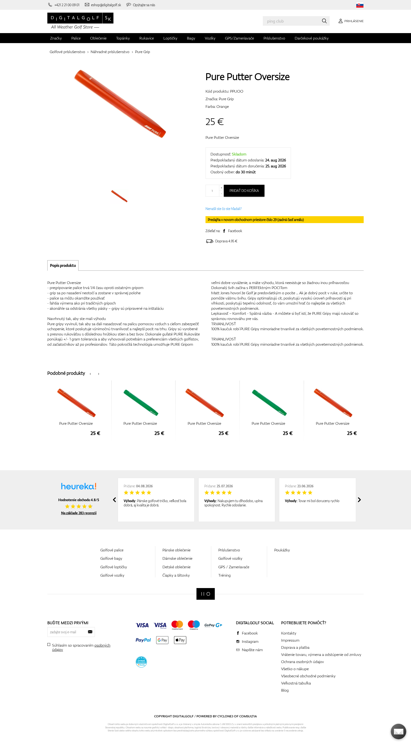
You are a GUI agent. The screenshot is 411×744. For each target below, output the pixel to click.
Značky (56, 38)
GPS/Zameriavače (239, 38)
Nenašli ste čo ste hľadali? (224, 208)
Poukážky (282, 550)
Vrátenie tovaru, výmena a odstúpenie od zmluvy (321, 654)
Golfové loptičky (113, 566)
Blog (285, 690)
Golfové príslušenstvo (67, 51)
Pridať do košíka (244, 190)
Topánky (123, 38)
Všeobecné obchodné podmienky (308, 676)
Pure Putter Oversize (222, 137)
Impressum (290, 640)
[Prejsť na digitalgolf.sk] (360, 5)
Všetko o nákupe (295, 668)
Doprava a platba (295, 647)
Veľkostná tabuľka (296, 683)
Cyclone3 (225, 716)
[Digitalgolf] (205, 594)
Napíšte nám (252, 649)
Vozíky (210, 38)
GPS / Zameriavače (233, 566)
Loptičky (170, 38)
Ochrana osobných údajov (302, 661)
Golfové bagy (111, 558)
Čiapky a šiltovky (176, 575)
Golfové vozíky (112, 575)
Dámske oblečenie (177, 558)
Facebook (235, 231)
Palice (76, 38)
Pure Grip (142, 51)
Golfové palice (111, 550)
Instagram (250, 641)
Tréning (224, 575)
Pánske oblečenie (176, 550)
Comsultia (248, 716)
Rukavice (146, 38)
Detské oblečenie (176, 566)
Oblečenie (98, 38)
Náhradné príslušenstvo (110, 51)
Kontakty (288, 633)
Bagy (191, 38)
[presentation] (90, 373)
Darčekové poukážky (312, 38)
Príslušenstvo (274, 38)
